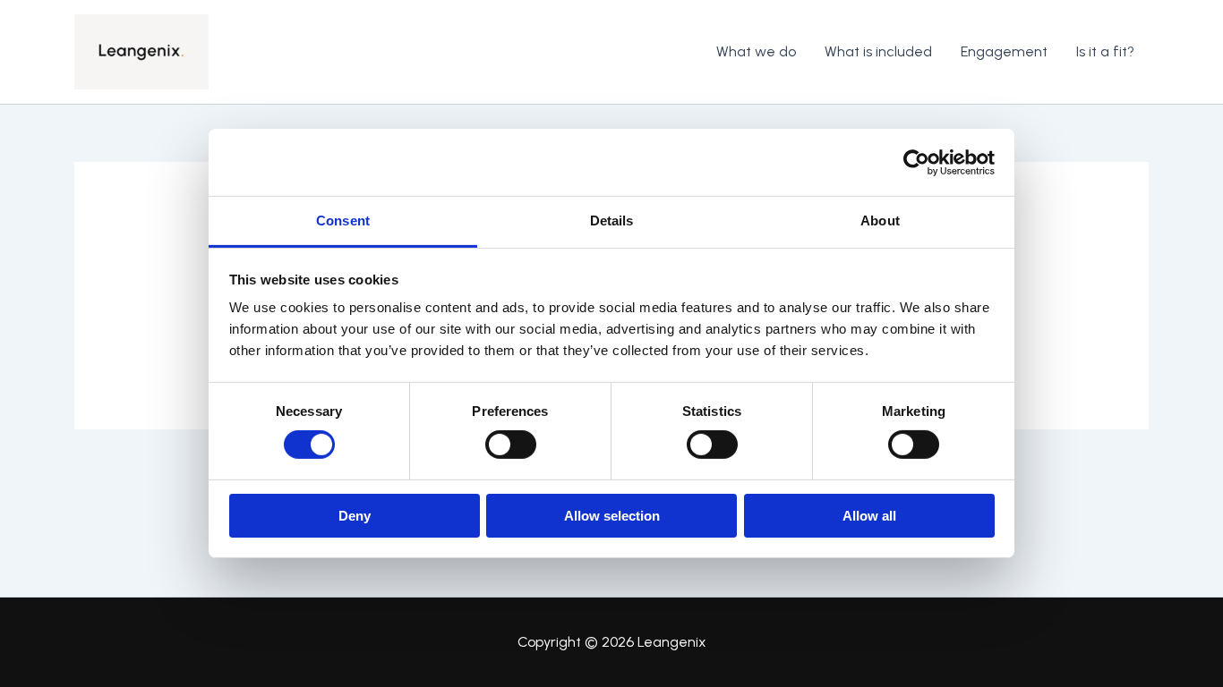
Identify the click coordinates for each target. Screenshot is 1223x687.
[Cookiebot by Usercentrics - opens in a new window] (916, 161)
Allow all (869, 515)
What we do (756, 51)
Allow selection (612, 515)
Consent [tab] (343, 220)
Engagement (1004, 51)
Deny (354, 515)
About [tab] (880, 220)
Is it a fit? (1105, 51)
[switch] (510, 444)
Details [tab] (612, 220)
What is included (878, 51)
